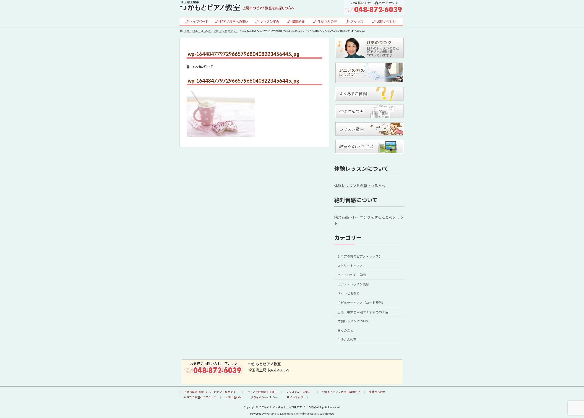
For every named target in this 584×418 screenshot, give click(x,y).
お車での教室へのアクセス (200, 397)
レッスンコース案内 (299, 392)
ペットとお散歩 (348, 293)
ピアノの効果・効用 (351, 275)
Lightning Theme (292, 413)
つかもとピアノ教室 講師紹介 (341, 392)
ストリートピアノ (350, 265)
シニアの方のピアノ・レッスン (359, 256)
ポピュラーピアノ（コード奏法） (361, 303)
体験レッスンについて (353, 321)
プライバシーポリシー (264, 397)
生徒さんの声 (347, 340)
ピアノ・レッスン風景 (353, 284)
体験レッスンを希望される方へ (359, 185)
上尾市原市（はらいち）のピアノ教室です (211, 392)
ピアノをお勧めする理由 (262, 392)
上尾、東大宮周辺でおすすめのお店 (362, 312)
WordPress (272, 413)
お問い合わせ (233, 397)
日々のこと (345, 330)
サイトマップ (295, 397)
